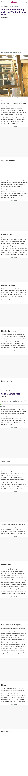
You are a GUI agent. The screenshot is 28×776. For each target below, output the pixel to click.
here (24, 52)
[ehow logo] (14, 2)
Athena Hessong (5, 17)
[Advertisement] (14, 34)
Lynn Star (4, 396)
